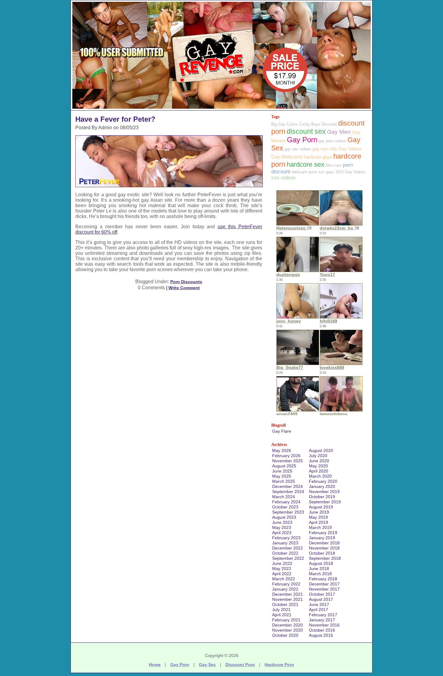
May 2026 (281, 450)
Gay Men (339, 132)
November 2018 (324, 548)
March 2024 (283, 496)
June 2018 (319, 568)
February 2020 (323, 481)
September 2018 (325, 558)
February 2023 (286, 537)
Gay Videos (350, 148)
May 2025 (281, 476)
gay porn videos (332, 141)
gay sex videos (297, 149)
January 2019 (322, 537)
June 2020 (319, 460)
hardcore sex (305, 164)
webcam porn (304, 171)
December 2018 (324, 542)
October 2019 (322, 496)
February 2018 (323, 578)
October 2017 (322, 594)
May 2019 (318, 517)
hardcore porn (279, 664)
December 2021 (287, 594)
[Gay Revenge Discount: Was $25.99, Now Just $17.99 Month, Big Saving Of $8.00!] (221, 108)
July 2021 (281, 609)
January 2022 (285, 589)
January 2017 (322, 619)
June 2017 (319, 604)
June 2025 (282, 471)
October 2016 (322, 630)
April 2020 (318, 471)
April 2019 (318, 522)
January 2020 (322, 486)
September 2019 (325, 501)
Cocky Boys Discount (318, 124)
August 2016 (321, 635)
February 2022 (286, 583)
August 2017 (321, 599)
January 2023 (285, 542)
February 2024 (286, 501)
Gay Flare (281, 431)
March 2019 (320, 527)
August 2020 (321, 450)
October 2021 (285, 604)
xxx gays (327, 172)
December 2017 (324, 583)
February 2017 (323, 614)
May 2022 (281, 568)
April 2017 (318, 609)
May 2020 (318, 465)
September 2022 (288, 558)
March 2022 (283, 578)
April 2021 (281, 614)
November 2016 (324, 625)
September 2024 (288, 491)
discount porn (240, 664)
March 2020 (320, 476)
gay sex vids (324, 148)
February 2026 (286, 455)
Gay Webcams (287, 156)
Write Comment (184, 287)
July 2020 (318, 455)
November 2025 (287, 460)
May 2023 (281, 527)
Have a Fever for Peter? (115, 119)
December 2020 (287, 625)
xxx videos (283, 178)
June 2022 (282, 563)
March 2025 (283, 481)
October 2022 (285, 553)
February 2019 (323, 532)
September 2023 (288, 512)
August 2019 (321, 507)
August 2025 (284, 465)
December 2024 (287, 486)
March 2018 (320, 573)
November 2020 (287, 630)
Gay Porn (302, 140)
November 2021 (287, 599)
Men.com (333, 165)
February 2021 (286, 619)
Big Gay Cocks (284, 124)
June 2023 (282, 522)
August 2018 (321, 563)
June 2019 (319, 512)
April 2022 (281, 573)
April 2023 (281, 532)
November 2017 (324, 589)
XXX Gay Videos (351, 172)
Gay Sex (207, 664)
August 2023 (284, 517)
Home (155, 664)
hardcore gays (318, 156)
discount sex (306, 131)
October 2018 (322, 553)
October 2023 (285, 507)
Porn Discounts (186, 281)
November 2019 (324, 491)
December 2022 (287, 548)
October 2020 (285, 635)
